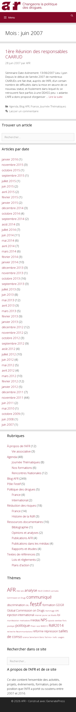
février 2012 (10, 381)
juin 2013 (8, 295)
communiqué (39, 597)
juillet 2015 (9, 181)
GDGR (60, 605)
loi (58, 615)
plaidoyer (11, 626)
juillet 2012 (9, 354)
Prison (33, 626)
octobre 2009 (11, 414)
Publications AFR (22, 538)
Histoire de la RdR (23, 516)
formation (48, 605)
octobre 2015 (11, 170)
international (26, 615)
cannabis (55, 591)
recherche (11, 631)
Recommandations (24, 631)
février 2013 (10, 316)
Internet (38, 615)
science (26, 637)
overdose (58, 620)
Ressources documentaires (25, 522)
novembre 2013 (12, 273)
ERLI (27, 605)
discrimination (16, 605)
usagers (61, 637)
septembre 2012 (13, 343)
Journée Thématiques (53, 106)
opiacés (51, 620)
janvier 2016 (10, 159)
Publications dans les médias (30, 543)
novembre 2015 (12, 165)
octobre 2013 (11, 278)
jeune (44, 615)
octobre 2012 (11, 338)
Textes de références (21, 554)
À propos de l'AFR (18, 446)
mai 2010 (8, 408)
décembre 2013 (13, 268)
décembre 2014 (13, 208)
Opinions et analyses (25, 533)
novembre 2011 (12, 397)
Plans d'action (20, 565)
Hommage (49, 611)
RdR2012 (44, 626)
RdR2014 (56, 625)
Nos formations (22, 468)
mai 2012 (8, 365)
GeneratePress (55, 701)
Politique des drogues (21, 489)
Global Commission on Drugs (26, 610)
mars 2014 (9, 251)
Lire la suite (56, 97)
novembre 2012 (12, 333)
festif (36, 604)
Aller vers (20, 591)
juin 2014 (8, 235)
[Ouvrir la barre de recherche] (72, 15)
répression (51, 631)
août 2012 (8, 349)
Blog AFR (24, 106)
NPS (44, 619)
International (20, 500)
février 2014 (10, 257)
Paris (64, 620)
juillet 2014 (9, 230)
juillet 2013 (9, 289)
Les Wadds (52, 615)
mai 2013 (8, 300)
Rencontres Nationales (26, 473)
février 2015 (10, 197)
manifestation (13, 620)
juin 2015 (8, 186)
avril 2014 (8, 246)
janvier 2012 (10, 387)
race (38, 626)
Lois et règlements (24, 560)
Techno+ (48, 637)
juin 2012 (8, 360)
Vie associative (21, 451)
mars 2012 (9, 376)
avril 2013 (8, 305)
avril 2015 (8, 192)
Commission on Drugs (16, 598)
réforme (38, 631)
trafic (55, 637)
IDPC (57, 611)
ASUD (40, 591)
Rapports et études (24, 549)
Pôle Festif (14, 484)
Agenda (13, 106)
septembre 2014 (13, 219)
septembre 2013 (13, 284)
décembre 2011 (13, 392)
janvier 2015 (10, 203)
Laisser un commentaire (24, 111)
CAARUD (46, 591)
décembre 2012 (13, 327)
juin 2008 (8, 419)
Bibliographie (20, 527)
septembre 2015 (13, 175)
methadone (25, 620)
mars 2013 (9, 311)
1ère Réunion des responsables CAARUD (36, 54)
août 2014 (8, 224)
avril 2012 (8, 370)
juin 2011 (8, 403)
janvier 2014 (10, 262)
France (35, 106)
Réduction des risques (21, 505)
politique (22, 625)
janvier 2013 (10, 322)
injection (12, 615)
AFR (11, 589)
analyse (31, 590)
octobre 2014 (11, 213)
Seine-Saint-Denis (37, 637)
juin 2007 (8, 424)
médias (35, 620)
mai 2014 (8, 240)
